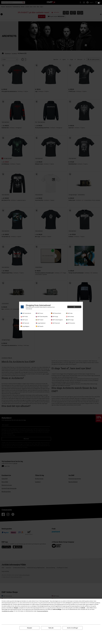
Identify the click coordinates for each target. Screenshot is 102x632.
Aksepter (29, 628)
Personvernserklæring (42, 611)
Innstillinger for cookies (7, 611)
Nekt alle (51, 628)
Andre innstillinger (72, 628)
